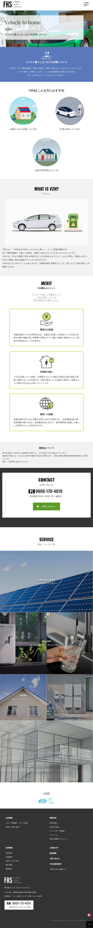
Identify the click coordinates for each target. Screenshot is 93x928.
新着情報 (53, 853)
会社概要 (9, 818)
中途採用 (9, 857)
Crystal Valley (54, 827)
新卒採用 (9, 853)
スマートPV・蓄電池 (57, 831)
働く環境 (9, 865)
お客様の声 (54, 848)
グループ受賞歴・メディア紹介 (17, 823)
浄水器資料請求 (56, 864)
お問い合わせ (48, 506)
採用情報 (9, 848)
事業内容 (53, 818)
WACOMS (53, 823)
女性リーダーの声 (12, 861)
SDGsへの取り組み (12, 827)
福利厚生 (9, 869)
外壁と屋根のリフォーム (58, 839)
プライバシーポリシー (58, 869)
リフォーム (54, 835)
